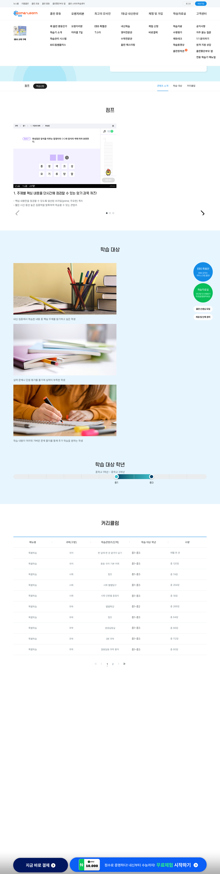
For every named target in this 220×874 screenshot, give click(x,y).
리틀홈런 (25, 3)
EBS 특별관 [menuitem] (101, 26)
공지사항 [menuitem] (200, 26)
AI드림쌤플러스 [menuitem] (58, 44)
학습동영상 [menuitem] (178, 44)
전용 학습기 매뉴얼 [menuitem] (206, 57)
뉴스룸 (16, 3)
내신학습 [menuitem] (125, 26)
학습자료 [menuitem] (177, 26)
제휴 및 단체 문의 (203, 317)
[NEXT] (203, 214)
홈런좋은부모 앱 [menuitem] (204, 51)
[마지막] (124, 663)
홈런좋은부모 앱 (59, 3)
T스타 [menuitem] (98, 32)
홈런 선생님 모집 (203, 309)
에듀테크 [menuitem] (177, 38)
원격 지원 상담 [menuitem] (203, 44)
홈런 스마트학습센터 (76, 3)
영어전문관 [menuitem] (126, 32)
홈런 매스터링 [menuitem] (128, 44)
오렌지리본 (77, 11)
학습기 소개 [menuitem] (56, 32)
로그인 (188, 4)
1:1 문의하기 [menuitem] (202, 38)
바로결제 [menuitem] (153, 32)
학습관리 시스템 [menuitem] (58, 38)
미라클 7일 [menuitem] (77, 32)
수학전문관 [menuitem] (126, 38)
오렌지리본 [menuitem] (77, 26)
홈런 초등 (35, 3)
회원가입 (201, 4)
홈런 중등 (46, 3)
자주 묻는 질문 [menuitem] (203, 32)
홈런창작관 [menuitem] (178, 51)
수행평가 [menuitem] (177, 32)
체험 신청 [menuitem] (153, 26)
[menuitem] (156, 13)
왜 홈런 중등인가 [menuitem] (58, 26)
